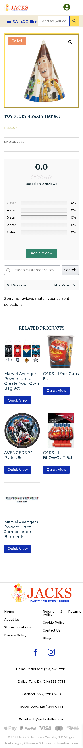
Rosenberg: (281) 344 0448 (42, 707)
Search (70, 270)
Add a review (41, 253)
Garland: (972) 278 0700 (41, 694)
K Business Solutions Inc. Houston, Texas (51, 743)
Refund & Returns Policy (62, 613)
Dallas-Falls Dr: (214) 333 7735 (42, 682)
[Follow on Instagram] (44, 645)
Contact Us (51, 630)
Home (9, 612)
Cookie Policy (53, 623)
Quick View (18, 400)
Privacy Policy (15, 635)
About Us (11, 619)
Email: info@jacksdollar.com (41, 719)
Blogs (47, 638)
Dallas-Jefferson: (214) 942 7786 (41, 669)
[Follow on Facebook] (28, 645)
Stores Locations (17, 627)
